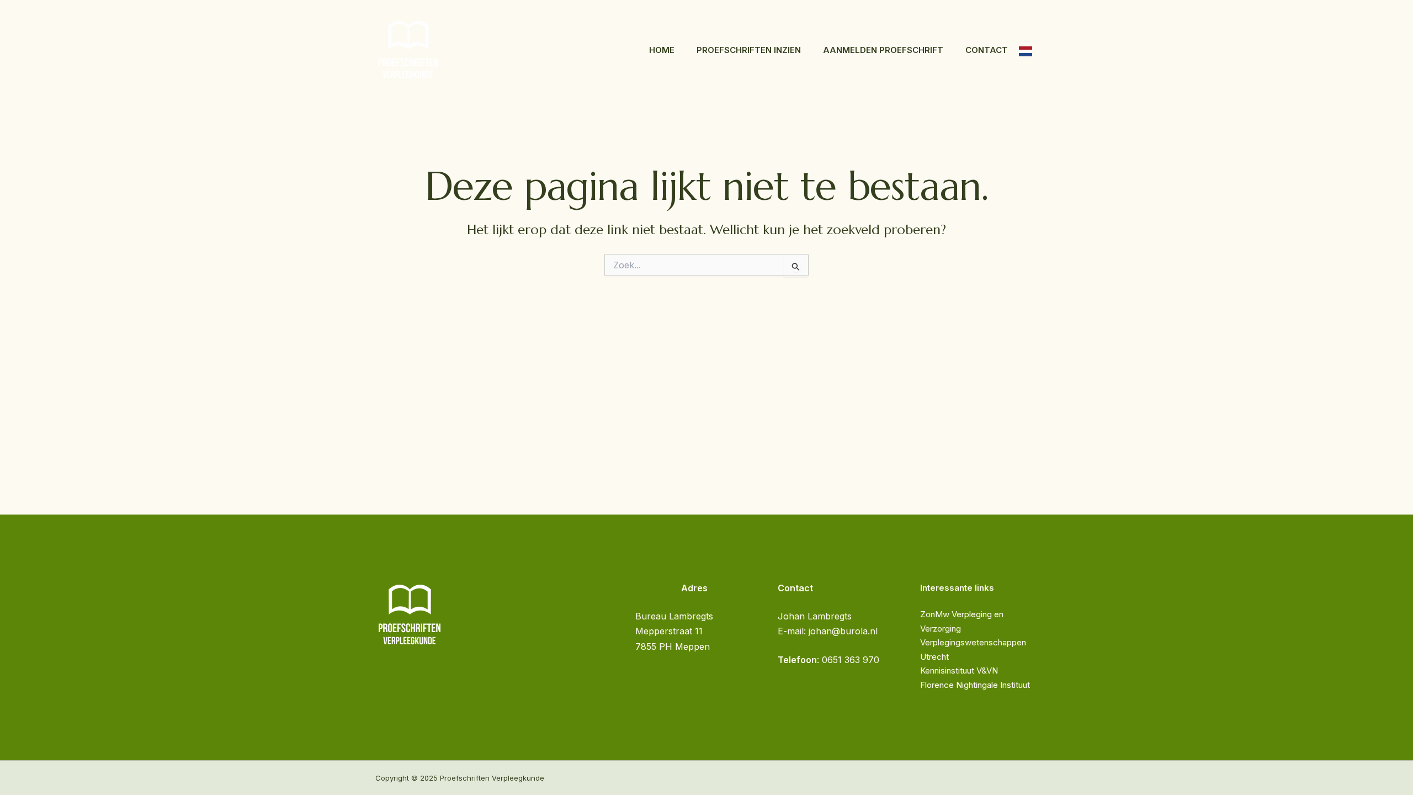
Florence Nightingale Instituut (975, 685)
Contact (986, 50)
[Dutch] (1025, 50)
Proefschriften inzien (749, 50)
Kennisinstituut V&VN (959, 670)
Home (661, 50)
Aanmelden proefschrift (883, 50)
